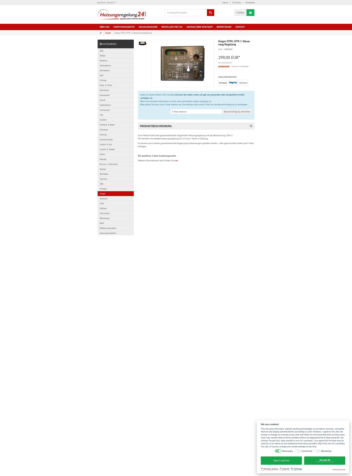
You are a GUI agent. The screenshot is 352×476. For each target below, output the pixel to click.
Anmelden (250, 2)
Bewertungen (224, 26)
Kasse (225, 2)
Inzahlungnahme (148, 26)
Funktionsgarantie (124, 26)
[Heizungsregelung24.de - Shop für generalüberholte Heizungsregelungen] (122, 14)
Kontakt (240, 26)
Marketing (326, 451)
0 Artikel (240, 12)
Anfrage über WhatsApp (200, 26)
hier (176, 160)
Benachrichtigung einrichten (237, 111)
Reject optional (281, 460)
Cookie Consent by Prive (338, 469)
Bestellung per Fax (172, 26)
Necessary (287, 451)
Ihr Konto (236, 2)
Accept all (325, 460)
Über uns (104, 26)
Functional (307, 451)
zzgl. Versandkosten (225, 62)
